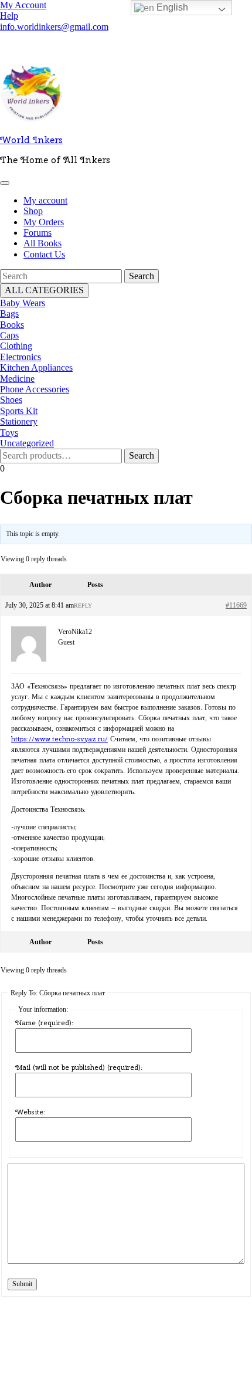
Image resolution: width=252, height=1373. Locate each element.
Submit (22, 1284)
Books (12, 325)
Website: (30, 1112)
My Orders (43, 222)
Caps (9, 335)
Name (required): (44, 1023)
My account (45, 200)
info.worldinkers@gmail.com (54, 27)
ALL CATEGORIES (44, 290)
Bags (9, 313)
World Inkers (31, 140)
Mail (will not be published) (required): (78, 1067)
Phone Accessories (34, 389)
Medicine (17, 379)
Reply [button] (83, 605)
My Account (23, 5)
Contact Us (44, 254)
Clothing (16, 346)
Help (9, 16)
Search (141, 455)
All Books (42, 243)
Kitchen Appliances (36, 367)
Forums (37, 233)
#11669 (236, 605)
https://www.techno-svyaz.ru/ (59, 739)
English (171, 7)
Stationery (19, 421)
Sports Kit (19, 411)
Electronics (20, 357)
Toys (9, 433)
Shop (33, 211)
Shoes (11, 400)
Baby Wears (22, 303)
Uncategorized (27, 443)
